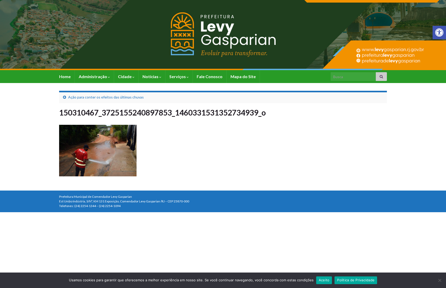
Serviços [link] (178, 76)
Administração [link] (93, 76)
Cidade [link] (125, 76)
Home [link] (65, 76)
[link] (439, 32)
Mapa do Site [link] (243, 76)
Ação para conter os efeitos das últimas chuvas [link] (106, 97)
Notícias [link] (150, 76)
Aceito (324, 280)
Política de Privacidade (356, 280)
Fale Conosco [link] (209, 76)
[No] (439, 280)
